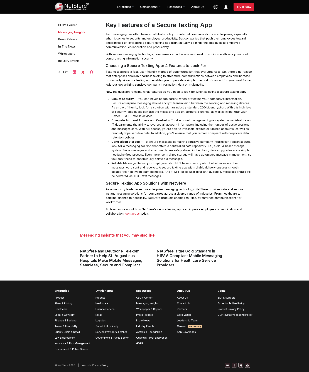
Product (59, 297)
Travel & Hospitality (66, 326)
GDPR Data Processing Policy (235, 314)
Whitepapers (66, 53)
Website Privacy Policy (95, 365)
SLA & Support (226, 297)
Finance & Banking (66, 320)
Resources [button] (174, 7)
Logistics (100, 320)
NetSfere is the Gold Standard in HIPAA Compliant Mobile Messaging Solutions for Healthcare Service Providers (189, 258)
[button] (215, 7)
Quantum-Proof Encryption (152, 337)
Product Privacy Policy (231, 309)
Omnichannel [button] (149, 7)
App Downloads (186, 331)
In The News (67, 46)
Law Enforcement (65, 337)
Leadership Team (187, 320)
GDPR (139, 343)
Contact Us (183, 303)
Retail (98, 314)
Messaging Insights (71, 32)
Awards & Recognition (149, 331)
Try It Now (244, 7)
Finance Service (105, 309)
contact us (133, 213)
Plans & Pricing (63, 303)
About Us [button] (197, 7)
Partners (182, 309)
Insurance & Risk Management (72, 343)
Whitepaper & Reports (149, 309)
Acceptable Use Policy (231, 303)
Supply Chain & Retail (67, 331)
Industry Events (68, 61)
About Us (182, 297)
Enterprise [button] (124, 7)
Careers (189, 326)
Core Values (184, 314)
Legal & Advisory (65, 314)
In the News (143, 320)
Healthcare (61, 309)
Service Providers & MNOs (111, 331)
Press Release (67, 39)
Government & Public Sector (71, 349)
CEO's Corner (67, 25)
